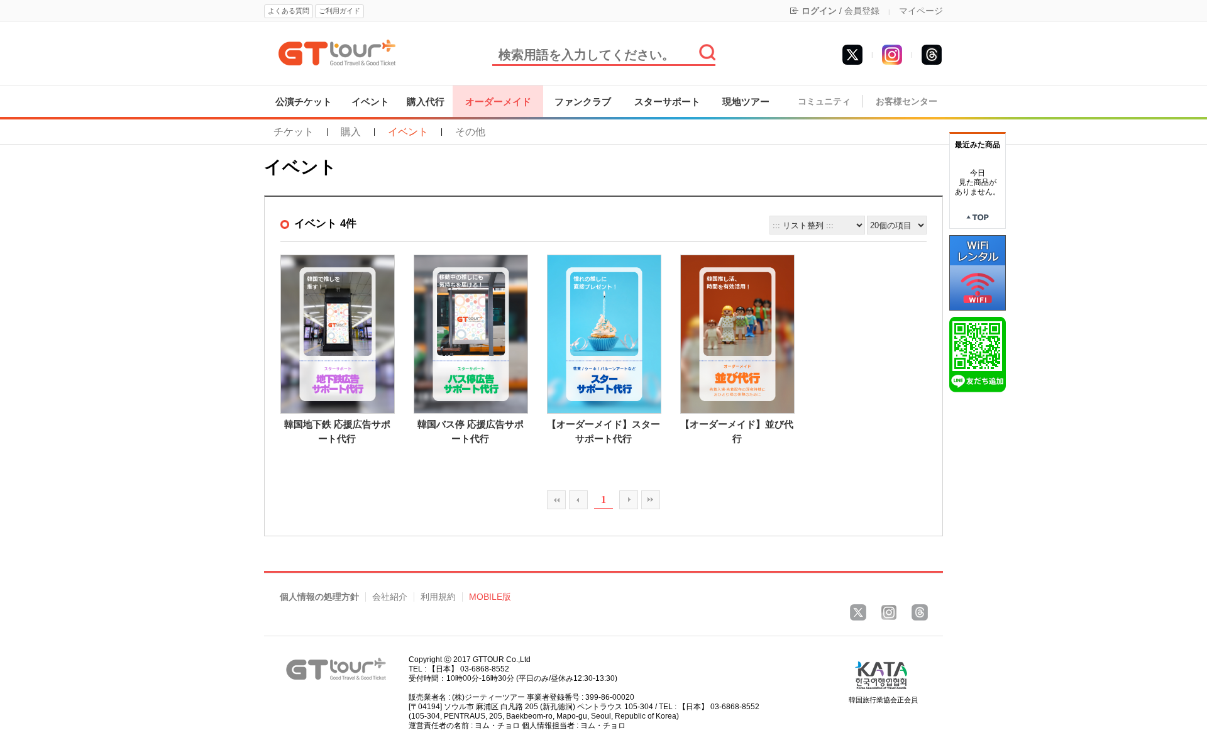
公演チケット (303, 101)
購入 (351, 132)
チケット (293, 132)
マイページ (921, 11)
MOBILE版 (490, 597)
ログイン (819, 11)
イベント (370, 101)
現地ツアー (745, 101)
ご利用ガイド (339, 10)
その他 (470, 132)
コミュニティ (824, 101)
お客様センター (906, 101)
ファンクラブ (582, 101)
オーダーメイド (498, 101)
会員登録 (861, 11)
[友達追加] (977, 354)
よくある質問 (288, 10)
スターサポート (667, 101)
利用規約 (438, 597)
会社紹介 (389, 597)
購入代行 (425, 101)
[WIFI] (977, 272)
